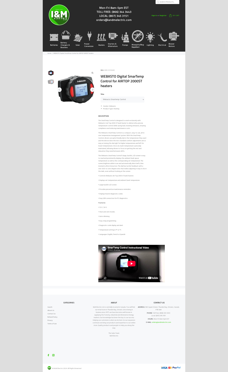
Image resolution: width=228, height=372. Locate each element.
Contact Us (51, 313)
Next (92, 89)
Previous (59, 89)
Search (50, 307)
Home (49, 53)
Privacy (50, 320)
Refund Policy (52, 317)
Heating (116, 108)
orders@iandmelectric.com (161, 322)
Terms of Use (52, 323)
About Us (51, 310)
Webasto (112, 106)
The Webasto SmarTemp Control (110, 133)
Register (163, 15)
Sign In (154, 15)
